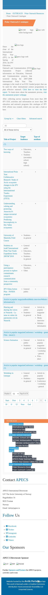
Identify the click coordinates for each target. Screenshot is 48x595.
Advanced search (35, 119)
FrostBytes (14, 448)
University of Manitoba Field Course (9, 238)
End (29, 404)
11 (11, 404)
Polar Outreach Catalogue (23, 469)
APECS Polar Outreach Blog (24, 459)
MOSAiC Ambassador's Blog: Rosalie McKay (28, 444)
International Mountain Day (24, 432)
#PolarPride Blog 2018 (22, 456)
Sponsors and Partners (17, 570)
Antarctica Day (18, 429)
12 (16, 404)
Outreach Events (16, 424)
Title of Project (10, 139)
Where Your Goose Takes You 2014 (27, 461)
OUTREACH (18, 13)
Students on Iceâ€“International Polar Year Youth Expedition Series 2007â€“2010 (11, 251)
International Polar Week (23, 427)
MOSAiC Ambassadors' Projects (26, 440)
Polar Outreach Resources (34, 13)
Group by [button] (8, 119)
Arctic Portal (31, 581)
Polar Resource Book (21, 467)
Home (8, 13)
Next (22, 404)
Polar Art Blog (18, 453)
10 (6, 404)
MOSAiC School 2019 (21, 437)
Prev (14, 400)
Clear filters (21, 119)
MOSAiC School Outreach (20, 435)
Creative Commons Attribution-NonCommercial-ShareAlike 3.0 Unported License (26, 587)
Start (7, 400)
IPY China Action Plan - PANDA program (10, 291)
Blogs (11, 451)
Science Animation (11, 340)
